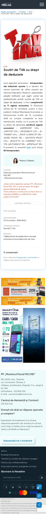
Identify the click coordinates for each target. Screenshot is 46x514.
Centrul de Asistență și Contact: (20, 400)
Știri (30, 12)
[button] (37, 487)
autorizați (32, 257)
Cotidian (22, 12)
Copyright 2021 (5, 501)
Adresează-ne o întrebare (17, 440)
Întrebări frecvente (10, 455)
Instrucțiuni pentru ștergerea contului (18, 466)
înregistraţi (21, 257)
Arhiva (4, 451)
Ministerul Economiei (13, 178)
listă (29, 147)
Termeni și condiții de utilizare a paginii (19, 458)
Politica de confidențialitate (14, 462)
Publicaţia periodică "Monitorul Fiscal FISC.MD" (19, 174)
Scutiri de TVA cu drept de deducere (16, 14)
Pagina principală (8, 12)
